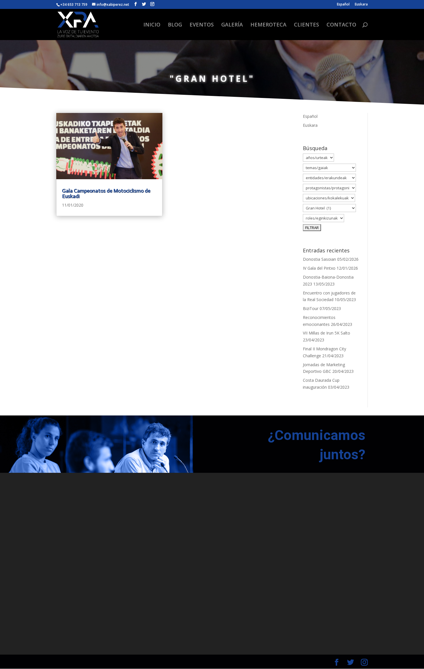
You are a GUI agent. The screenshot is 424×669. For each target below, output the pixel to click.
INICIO (151, 25)
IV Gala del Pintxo (319, 268)
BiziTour (310, 308)
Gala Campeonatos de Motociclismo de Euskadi (106, 193)
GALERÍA (232, 25)
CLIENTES (306, 25)
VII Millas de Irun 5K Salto (326, 333)
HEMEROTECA (268, 25)
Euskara (361, 5)
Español (343, 5)
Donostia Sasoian (319, 259)
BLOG (175, 25)
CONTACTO (341, 25)
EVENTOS (202, 25)
